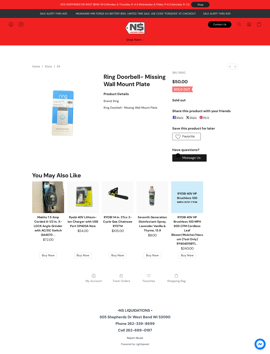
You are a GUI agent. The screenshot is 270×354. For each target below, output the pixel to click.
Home (36, 66)
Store (48, 66)
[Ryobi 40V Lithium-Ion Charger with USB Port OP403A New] (83, 197)
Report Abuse (135, 338)
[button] (200, 4)
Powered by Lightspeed (135, 344)
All (58, 66)
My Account (94, 281)
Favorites (149, 281)
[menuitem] (230, 66)
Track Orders (121, 281)
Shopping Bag (176, 281)
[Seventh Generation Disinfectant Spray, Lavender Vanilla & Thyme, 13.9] (152, 197)
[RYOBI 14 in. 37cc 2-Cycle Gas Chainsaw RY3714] (118, 197)
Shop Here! (134, 39)
